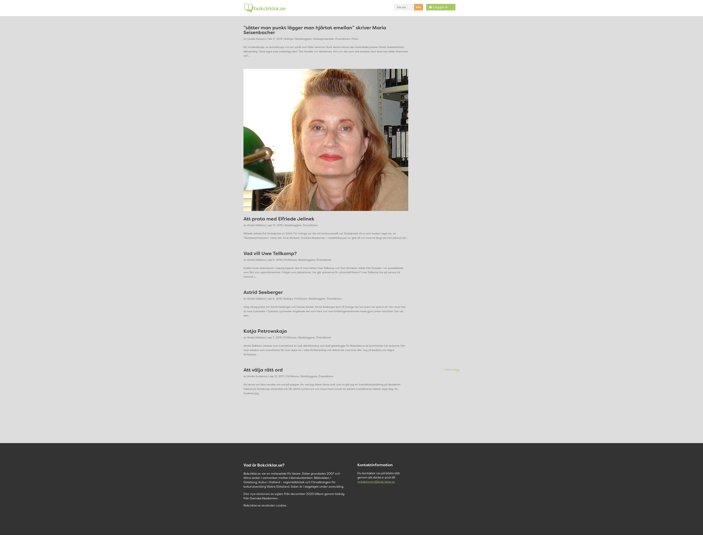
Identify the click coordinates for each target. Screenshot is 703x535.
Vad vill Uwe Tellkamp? (270, 253)
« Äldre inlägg (451, 369)
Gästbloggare (303, 38)
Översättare (342, 38)
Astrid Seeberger (263, 292)
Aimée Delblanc (256, 225)
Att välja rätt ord (263, 370)
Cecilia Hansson (256, 38)
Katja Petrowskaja (265, 331)
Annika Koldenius (257, 376)
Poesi (355, 38)
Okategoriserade (323, 38)
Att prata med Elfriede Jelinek (278, 219)
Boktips (288, 38)
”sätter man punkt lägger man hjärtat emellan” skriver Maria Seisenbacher (314, 30)
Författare (290, 259)
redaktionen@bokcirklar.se (376, 482)
